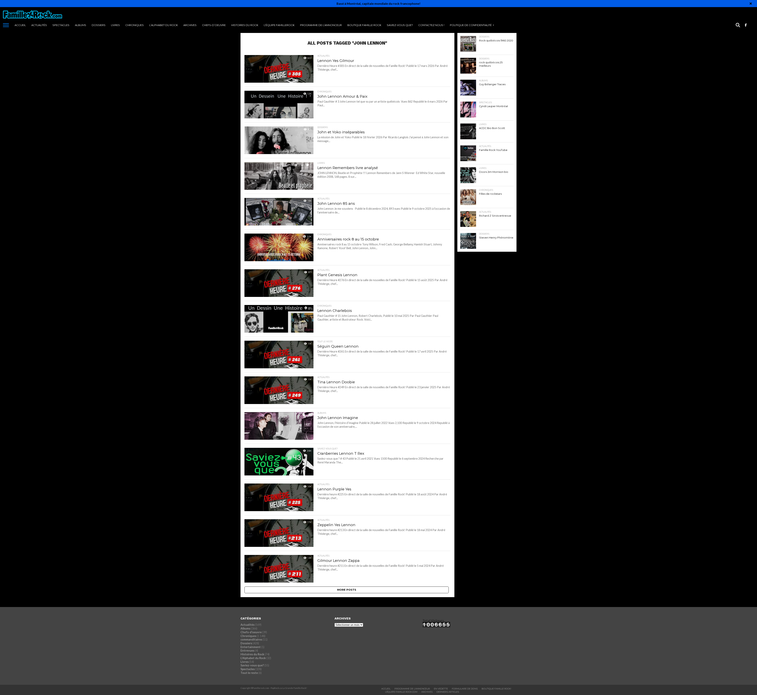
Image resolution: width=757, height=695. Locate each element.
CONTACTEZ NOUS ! (431, 25)
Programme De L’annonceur (412, 688)
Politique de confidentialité (471, 25)
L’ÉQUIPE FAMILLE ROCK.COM (401, 691)
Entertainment (251, 647)
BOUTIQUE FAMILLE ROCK (364, 25)
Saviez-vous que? (400, 25)
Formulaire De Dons (465, 688)
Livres (115, 25)
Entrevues (247, 650)
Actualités (39, 25)
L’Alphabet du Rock (163, 25)
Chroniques (134, 25)
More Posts (346, 589)
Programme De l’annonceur (321, 25)
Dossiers (98, 25)
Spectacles (60, 25)
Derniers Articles (447, 691)
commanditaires (251, 639)
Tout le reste (249, 672)
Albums (80, 25)
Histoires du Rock (244, 25)
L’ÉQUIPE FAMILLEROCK (279, 25)
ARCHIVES (190, 25)
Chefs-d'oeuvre (251, 632)
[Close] (751, 3)
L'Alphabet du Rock (253, 658)
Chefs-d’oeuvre (214, 25)
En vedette (441, 688)
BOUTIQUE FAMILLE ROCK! (496, 688)
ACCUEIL (20, 25)
